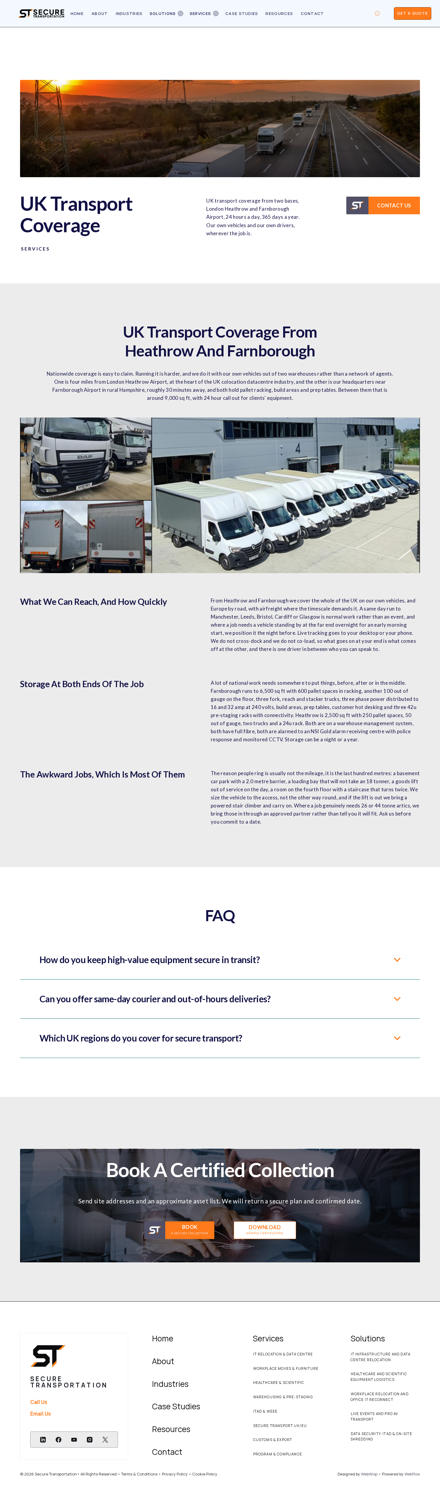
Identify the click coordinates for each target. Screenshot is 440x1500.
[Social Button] (43, 1439)
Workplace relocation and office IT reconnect (380, 1397)
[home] (42, 13)
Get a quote (412, 13)
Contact (312, 13)
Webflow (412, 1474)
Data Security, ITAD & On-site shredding (381, 1436)
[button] (166, 13)
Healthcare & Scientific (278, 1382)
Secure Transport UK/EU (280, 1425)
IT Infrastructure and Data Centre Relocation (381, 1357)
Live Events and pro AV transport (374, 1416)
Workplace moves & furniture (286, 1368)
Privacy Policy (174, 1474)
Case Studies (241, 13)
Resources (279, 13)
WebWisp (369, 1474)
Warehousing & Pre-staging (283, 1397)
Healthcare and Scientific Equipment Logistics (379, 1377)
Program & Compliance (277, 1454)
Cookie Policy (204, 1474)
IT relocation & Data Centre (283, 1354)
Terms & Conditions (139, 1474)
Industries (129, 13)
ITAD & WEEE (265, 1411)
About (100, 13)
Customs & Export (272, 1439)
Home (77, 13)
